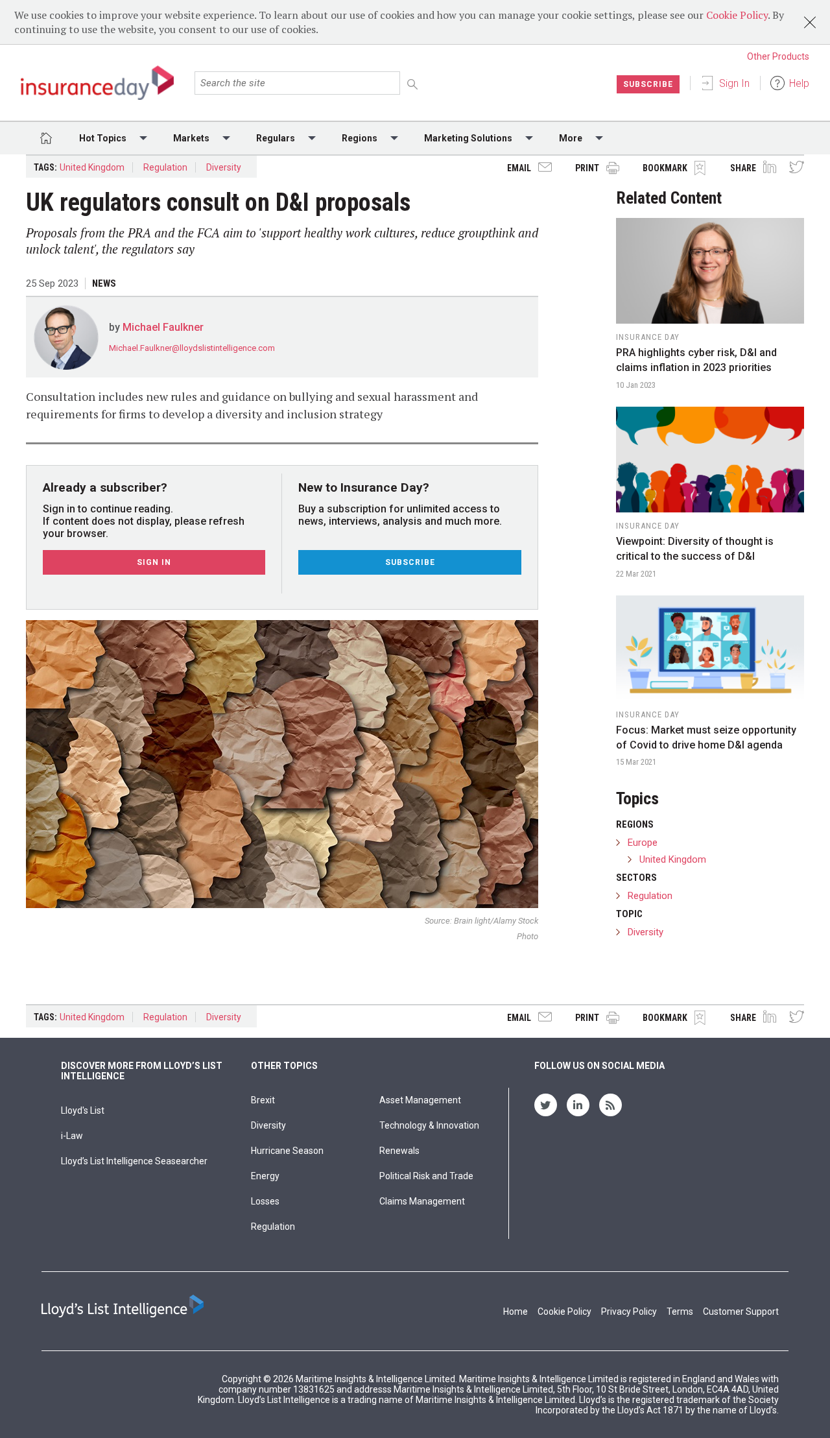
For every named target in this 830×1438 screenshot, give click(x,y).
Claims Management (422, 1201)
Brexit (263, 1100)
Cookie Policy (737, 15)
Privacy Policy (629, 1311)
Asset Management (420, 1100)
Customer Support (741, 1311)
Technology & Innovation (429, 1125)
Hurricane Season (287, 1150)
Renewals (399, 1150)
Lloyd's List (82, 1110)
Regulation (165, 167)
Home (515, 1311)
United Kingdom (92, 167)
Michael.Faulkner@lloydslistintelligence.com (192, 348)
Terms (680, 1311)
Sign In (734, 83)
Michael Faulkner (163, 327)
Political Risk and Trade (426, 1176)
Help (799, 83)
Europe (643, 842)
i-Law (72, 1136)
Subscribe (648, 84)
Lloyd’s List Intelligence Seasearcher (134, 1161)
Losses (265, 1201)
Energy (265, 1176)
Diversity (223, 167)
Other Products (778, 56)
